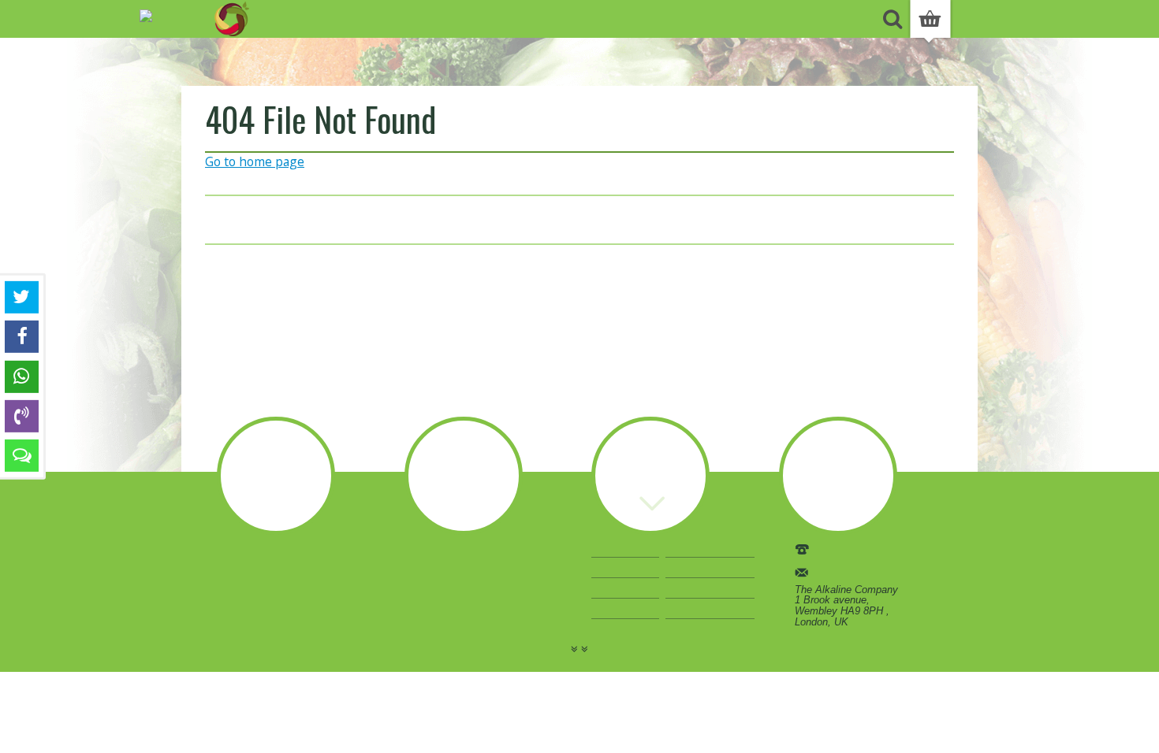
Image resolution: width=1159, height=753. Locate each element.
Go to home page (254, 161)
